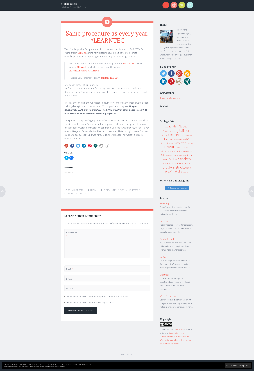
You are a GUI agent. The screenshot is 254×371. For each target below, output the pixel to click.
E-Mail (69, 281)
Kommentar (70, 234)
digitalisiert (110, 190)
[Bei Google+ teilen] (66, 146)
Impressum (126, 354)
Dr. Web (163, 257)
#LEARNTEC (129, 63)
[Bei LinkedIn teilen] (84, 146)
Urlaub (167, 167)
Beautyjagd (164, 275)
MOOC (186, 147)
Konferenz (134, 190)
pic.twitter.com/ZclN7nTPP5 (84, 70)
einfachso (164, 135)
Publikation (187, 151)
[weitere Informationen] (107, 146)
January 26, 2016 (110, 77)
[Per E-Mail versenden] (101, 146)
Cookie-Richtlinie (59, 367)
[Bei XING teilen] (95, 146)
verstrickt (178, 167)
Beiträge (82, 52)
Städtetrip (168, 163)
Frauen (169, 139)
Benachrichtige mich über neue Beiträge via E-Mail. (91, 302)
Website (70, 288)
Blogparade (168, 131)
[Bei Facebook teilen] (72, 146)
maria (93, 190)
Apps (166, 127)
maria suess (69, 4)
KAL (188, 139)
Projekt (179, 151)
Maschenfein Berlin (167, 239)
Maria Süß (179, 329)
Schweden (175, 155)
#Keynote (82, 67)
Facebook (189, 135)
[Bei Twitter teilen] (78, 146)
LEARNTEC (69, 193)
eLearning (123, 190)
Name (69, 269)
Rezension (169, 155)
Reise (163, 155)
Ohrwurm (165, 151)
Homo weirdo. (165, 221)
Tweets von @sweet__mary (171, 98)
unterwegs (80, 193)
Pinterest (172, 151)
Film (165, 139)
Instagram (176, 139)
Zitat (186, 172)
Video (188, 167)
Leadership (189, 143)
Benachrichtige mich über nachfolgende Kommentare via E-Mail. (98, 296)
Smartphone (182, 155)
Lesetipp (180, 147)
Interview (182, 139)
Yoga (183, 172)
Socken (173, 159)
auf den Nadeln (178, 126)
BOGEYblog (164, 203)
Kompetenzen (167, 143)
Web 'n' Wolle (173, 171)
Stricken (184, 159)
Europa (183, 135)
